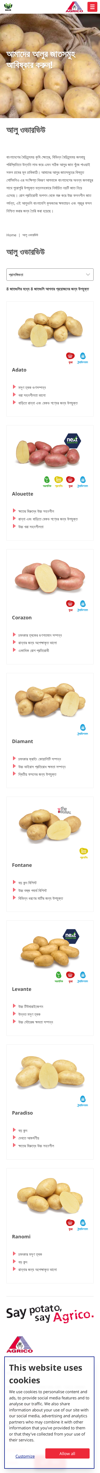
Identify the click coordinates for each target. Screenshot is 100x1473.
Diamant (22, 741)
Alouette (22, 493)
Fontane (22, 865)
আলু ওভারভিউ (30, 235)
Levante (21, 989)
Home (11, 235)
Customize (25, 1456)
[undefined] (92, 7)
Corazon (22, 617)
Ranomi (21, 1236)
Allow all (67, 1453)
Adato (19, 369)
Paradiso (22, 1113)
